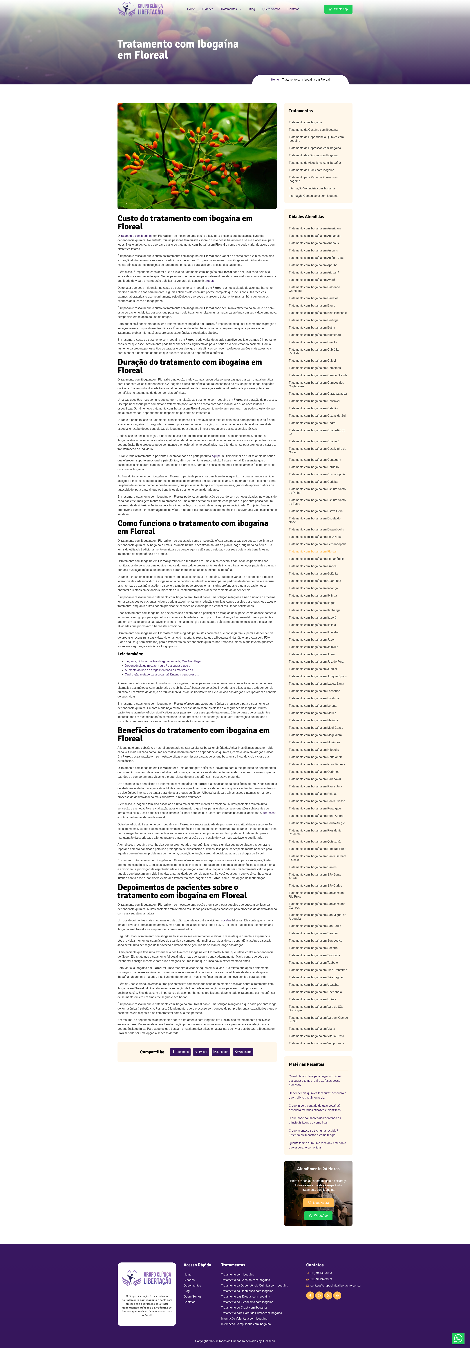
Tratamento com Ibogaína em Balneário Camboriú (314, 289)
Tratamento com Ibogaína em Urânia (312, 999)
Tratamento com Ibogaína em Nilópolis (314, 749)
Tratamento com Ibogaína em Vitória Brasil (316, 1036)
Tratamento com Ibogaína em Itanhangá (314, 610)
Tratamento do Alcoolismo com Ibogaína (315, 162)
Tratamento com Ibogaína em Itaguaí (312, 602)
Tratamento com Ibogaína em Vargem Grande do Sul (318, 1019)
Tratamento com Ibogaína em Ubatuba (314, 984)
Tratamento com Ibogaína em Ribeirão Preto (317, 848)
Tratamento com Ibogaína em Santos (313, 867)
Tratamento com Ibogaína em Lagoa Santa (316, 683)
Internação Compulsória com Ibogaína (313, 195)
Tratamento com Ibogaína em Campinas (315, 367)
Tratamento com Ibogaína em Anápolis (314, 243)
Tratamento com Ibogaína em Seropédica (315, 940)
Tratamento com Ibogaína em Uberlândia (315, 992)
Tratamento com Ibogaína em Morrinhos (314, 742)
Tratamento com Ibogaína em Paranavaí (315, 779)
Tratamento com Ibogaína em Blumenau (315, 334)
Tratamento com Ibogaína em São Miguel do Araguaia (317, 916)
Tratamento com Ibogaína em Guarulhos (315, 580)
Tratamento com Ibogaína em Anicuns (313, 250)
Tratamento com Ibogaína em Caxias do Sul (317, 415)
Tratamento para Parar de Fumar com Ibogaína (313, 179)
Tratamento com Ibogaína (305, 122)
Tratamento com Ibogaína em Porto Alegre (316, 815)
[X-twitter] (328, 1295)
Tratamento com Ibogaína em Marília (312, 713)
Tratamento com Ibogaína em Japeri (312, 639)
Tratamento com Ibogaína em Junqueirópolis (318, 676)
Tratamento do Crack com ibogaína (311, 170)
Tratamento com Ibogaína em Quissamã (315, 841)
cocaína (226, 920)
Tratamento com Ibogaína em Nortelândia (316, 757)
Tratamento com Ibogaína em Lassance (314, 691)
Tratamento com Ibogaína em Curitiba (313, 481)
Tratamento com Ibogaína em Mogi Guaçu (316, 727)
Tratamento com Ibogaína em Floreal (313, 551)
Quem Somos (271, 9)
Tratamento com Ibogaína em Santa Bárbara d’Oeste (317, 858)
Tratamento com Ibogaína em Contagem (315, 459)
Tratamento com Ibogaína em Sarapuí (313, 933)
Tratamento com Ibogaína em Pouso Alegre (317, 823)
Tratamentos (229, 9)
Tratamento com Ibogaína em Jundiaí (313, 669)
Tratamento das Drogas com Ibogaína (313, 155)
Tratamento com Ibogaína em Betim (312, 327)
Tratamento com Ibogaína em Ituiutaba (314, 632)
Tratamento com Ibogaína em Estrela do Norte (315, 520)
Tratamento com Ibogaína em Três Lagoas (316, 977)
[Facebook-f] (310, 1295)
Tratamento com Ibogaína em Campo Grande (318, 375)
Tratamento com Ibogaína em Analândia (315, 235)
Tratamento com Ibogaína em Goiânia (313, 573)
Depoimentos (192, 1285)
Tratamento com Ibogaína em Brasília (313, 342)
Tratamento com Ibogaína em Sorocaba (314, 955)
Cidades (207, 9)
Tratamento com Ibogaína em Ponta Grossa (317, 801)
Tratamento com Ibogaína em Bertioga (313, 320)
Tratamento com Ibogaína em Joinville (313, 646)
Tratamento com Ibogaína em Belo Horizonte (318, 312)
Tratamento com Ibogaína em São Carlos (315, 885)
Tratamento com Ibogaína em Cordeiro (314, 467)
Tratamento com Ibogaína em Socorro (313, 948)
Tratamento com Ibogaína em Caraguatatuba (318, 393)
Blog (252, 9)
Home (191, 9)
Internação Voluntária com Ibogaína (312, 188)
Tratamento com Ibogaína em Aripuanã (314, 272)
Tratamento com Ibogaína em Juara (312, 654)
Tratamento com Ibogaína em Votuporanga (316, 1043)
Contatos (293, 9)
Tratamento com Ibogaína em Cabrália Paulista (314, 351)
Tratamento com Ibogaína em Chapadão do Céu (317, 432)
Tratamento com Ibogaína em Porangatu (315, 808)
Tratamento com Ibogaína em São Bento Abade (315, 876)
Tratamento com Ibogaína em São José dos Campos (317, 905)
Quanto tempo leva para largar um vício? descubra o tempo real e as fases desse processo (315, 1081)
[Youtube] (337, 1295)
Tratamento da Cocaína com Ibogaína (313, 129)
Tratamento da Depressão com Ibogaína (315, 148)
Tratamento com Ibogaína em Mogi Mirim (315, 735)
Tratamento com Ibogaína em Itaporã (312, 617)
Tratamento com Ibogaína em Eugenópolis (316, 529)
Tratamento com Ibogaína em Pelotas (313, 793)
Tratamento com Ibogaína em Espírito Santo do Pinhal (317, 491)
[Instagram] (319, 1295)
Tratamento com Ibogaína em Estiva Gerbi (316, 511)
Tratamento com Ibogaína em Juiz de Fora (316, 661)
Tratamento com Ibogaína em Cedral (312, 423)
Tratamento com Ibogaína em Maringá (313, 720)
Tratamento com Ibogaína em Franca (313, 566)
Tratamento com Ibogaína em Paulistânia (315, 786)
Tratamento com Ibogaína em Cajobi (312, 360)
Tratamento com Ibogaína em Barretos (313, 298)
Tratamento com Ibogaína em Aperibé (313, 265)
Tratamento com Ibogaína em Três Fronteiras (318, 970)
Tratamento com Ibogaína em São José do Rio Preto (316, 894)
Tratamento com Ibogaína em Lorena (313, 705)
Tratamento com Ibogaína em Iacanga (313, 588)
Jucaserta (268, 1341)
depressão (269, 812)
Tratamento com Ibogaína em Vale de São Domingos (316, 1008)
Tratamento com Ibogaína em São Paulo (315, 925)
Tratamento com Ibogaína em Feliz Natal (315, 536)
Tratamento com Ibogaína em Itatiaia (312, 624)
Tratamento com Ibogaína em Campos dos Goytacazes (316, 384)
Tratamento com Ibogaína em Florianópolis (316, 558)
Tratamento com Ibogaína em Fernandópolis (317, 544)
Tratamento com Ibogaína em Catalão (313, 408)
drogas (209, 280)
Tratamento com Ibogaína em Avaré (312, 279)
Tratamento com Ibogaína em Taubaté (313, 962)
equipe (216, 456)
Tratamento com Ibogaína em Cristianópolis (317, 474)
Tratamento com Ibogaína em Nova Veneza (317, 764)
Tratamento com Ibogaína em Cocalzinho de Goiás (317, 450)
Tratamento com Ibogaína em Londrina (314, 698)
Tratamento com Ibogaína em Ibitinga (313, 595)
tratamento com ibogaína (136, 235)
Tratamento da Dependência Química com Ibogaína (316, 138)
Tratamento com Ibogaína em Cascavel (314, 401)
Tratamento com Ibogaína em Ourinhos (314, 771)
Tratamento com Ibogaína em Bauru (312, 305)
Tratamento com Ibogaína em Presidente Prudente (315, 832)
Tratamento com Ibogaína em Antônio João (316, 257)
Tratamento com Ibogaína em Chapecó (314, 441)
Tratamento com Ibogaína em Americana (315, 228)
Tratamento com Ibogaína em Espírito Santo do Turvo (317, 502)
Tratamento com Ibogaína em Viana (312, 1028)
